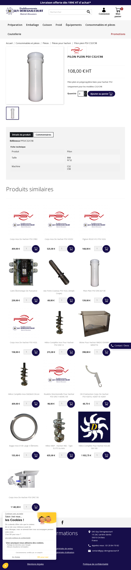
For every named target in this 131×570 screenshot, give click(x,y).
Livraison (50, 544)
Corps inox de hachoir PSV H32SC (59, 239)
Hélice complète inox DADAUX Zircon (23, 394)
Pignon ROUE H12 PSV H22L (94, 239)
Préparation (15, 25)
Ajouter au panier (99, 93)
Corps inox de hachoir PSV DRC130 (24, 497)
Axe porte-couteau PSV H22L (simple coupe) (58, 292)
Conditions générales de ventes (60, 548)
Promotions (118, 34)
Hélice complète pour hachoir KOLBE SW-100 (94, 447)
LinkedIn (68, 522)
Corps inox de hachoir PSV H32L (23, 342)
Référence (15, 141)
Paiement (51, 541)
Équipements (74, 25)
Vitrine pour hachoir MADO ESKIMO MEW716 (94, 343)
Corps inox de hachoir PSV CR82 (23, 239)
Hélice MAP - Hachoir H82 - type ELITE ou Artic (59, 447)
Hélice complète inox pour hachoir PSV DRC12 (59, 343)
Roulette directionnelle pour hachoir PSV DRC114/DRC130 (59, 395)
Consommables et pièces (100, 25)
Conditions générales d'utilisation (60, 552)
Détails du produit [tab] (21, 134)
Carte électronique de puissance (23, 291)
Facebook (62, 522)
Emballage (32, 25)
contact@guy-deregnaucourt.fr (105, 550)
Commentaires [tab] (43, 134)
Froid (59, 25)
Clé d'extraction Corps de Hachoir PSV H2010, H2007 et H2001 (94, 395)
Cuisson (47, 25)
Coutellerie (14, 34)
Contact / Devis (120, 345)
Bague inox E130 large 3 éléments (23, 446)
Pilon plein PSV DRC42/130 (94, 291)
